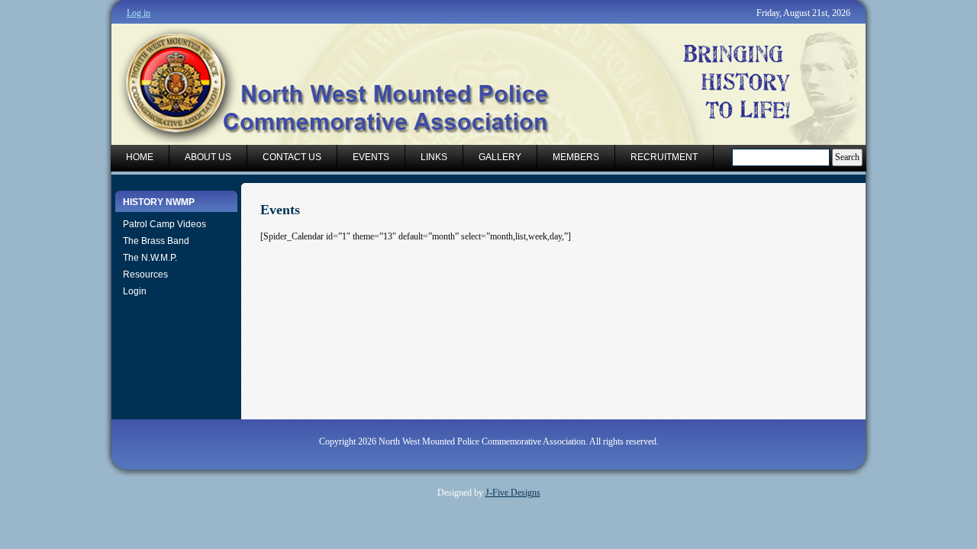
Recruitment (664, 157)
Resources (145, 274)
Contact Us (292, 157)
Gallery (500, 157)
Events (371, 157)
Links (434, 157)
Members (576, 157)
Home (139, 157)
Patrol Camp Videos (164, 224)
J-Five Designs (512, 492)
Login (135, 291)
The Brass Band (156, 241)
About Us (208, 157)
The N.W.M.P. (150, 257)
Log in (138, 13)
